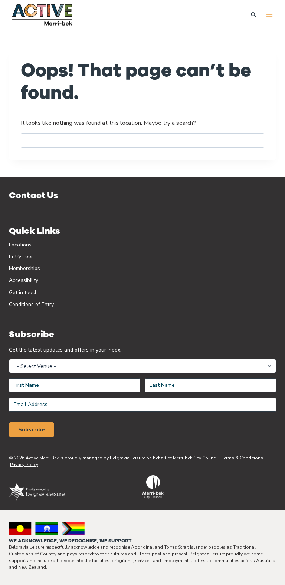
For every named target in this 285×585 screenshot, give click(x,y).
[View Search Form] (253, 15)
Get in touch (23, 292)
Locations (20, 244)
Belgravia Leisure (127, 458)
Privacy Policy (24, 465)
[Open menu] (269, 14)
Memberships (24, 268)
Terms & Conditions (242, 458)
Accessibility (23, 280)
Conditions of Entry (31, 304)
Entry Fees (21, 256)
